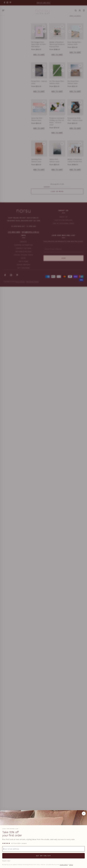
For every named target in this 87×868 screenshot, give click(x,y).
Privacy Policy (64, 864)
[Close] (84, 813)
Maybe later (6, 861)
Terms (71, 864)
